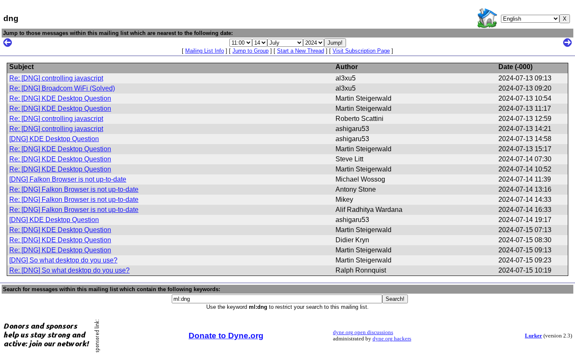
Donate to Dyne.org (226, 335)
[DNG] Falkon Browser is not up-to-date (67, 179)
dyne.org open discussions (363, 332)
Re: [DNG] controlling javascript (56, 78)
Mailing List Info (204, 51)
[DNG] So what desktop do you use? (63, 260)
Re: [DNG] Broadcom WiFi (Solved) (62, 88)
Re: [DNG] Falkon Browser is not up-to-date (73, 189)
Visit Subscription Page (361, 51)
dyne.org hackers (392, 339)
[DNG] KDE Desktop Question (54, 138)
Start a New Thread (300, 51)
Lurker (533, 336)
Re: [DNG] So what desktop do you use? (69, 270)
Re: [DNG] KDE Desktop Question (60, 98)
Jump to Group (250, 51)
